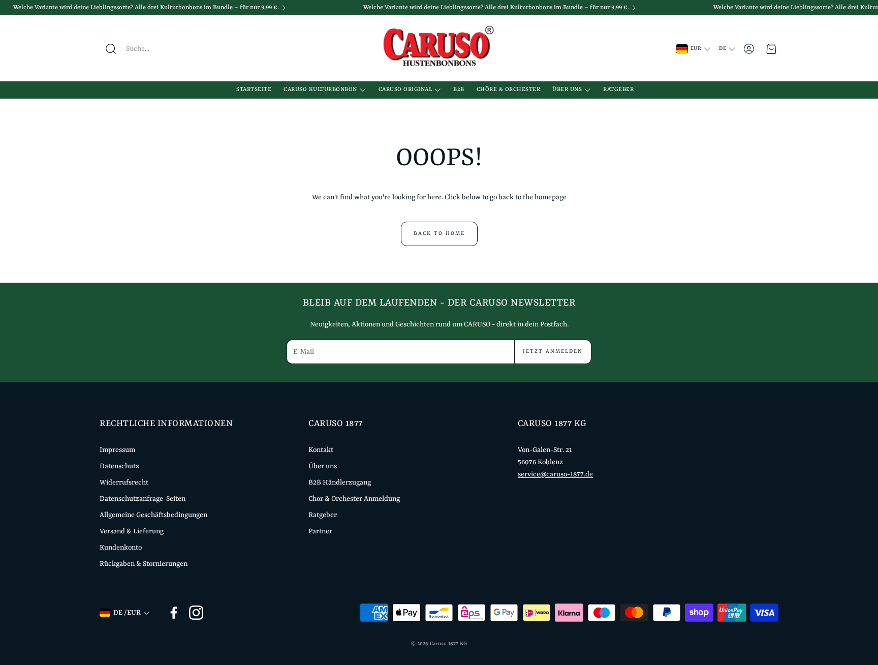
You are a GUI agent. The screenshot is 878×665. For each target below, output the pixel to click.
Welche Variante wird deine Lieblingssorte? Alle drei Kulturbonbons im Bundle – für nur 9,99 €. (146, 7)
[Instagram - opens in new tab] (196, 613)
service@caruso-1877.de (555, 474)
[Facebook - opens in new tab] (174, 613)
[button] (162, 49)
